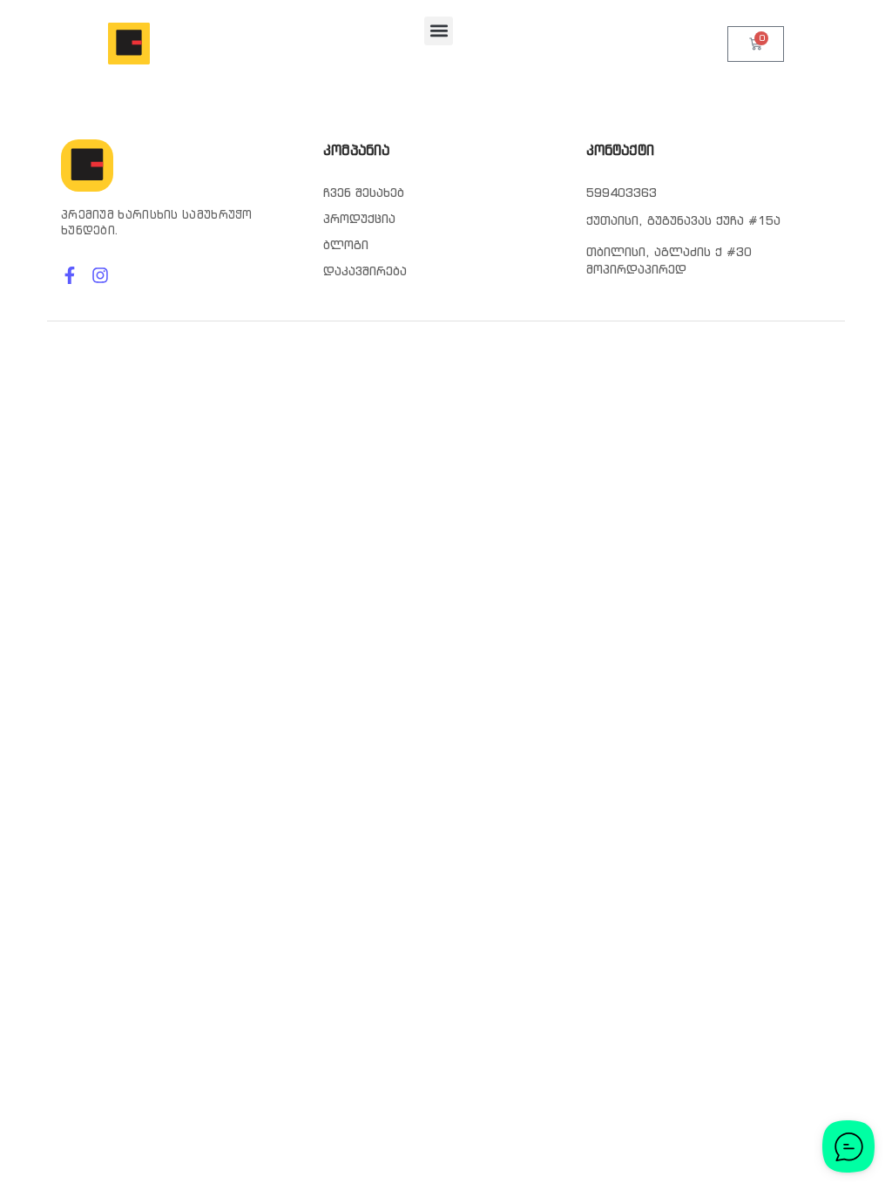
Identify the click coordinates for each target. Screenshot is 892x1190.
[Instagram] (100, 275)
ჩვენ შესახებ (363, 192)
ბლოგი (345, 245)
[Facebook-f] (69, 275)
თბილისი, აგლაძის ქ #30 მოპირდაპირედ (669, 260)
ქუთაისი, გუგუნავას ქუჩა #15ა (683, 220)
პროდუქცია (359, 219)
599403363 (621, 192)
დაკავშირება (365, 271)
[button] (438, 31)
